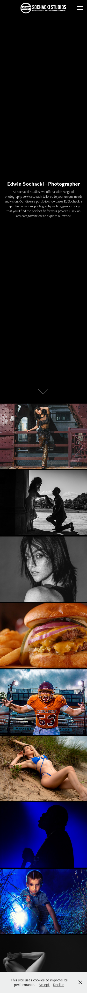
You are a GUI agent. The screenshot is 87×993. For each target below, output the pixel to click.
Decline (58, 984)
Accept (44, 984)
